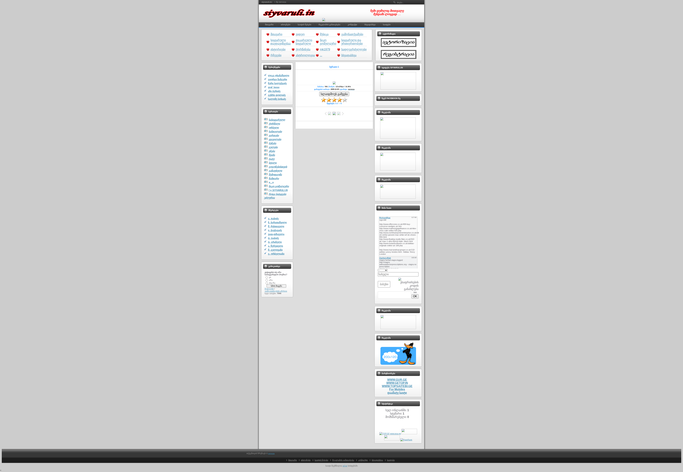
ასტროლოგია (305, 55)
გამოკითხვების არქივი (276, 291)
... (321, 55)
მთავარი (276, 34)
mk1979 (325, 49)
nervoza (271, 453)
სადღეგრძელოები (354, 49)
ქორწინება (303, 49)
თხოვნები (306, 460)
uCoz (345, 466)
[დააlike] (323, 19)
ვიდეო (300, 34)
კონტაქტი (363, 460)
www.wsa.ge (395, 434)
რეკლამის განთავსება (343, 460)
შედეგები (269, 289)
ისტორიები (278, 49)
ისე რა (272, 283)
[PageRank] (406, 440)
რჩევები (276, 55)
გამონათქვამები (352, 34)
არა (271, 280)
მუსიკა (324, 34)
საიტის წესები (321, 460)
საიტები (391, 460)
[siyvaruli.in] (290, 19)
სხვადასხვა (348, 55)
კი (270, 277)
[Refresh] (417, 269)
